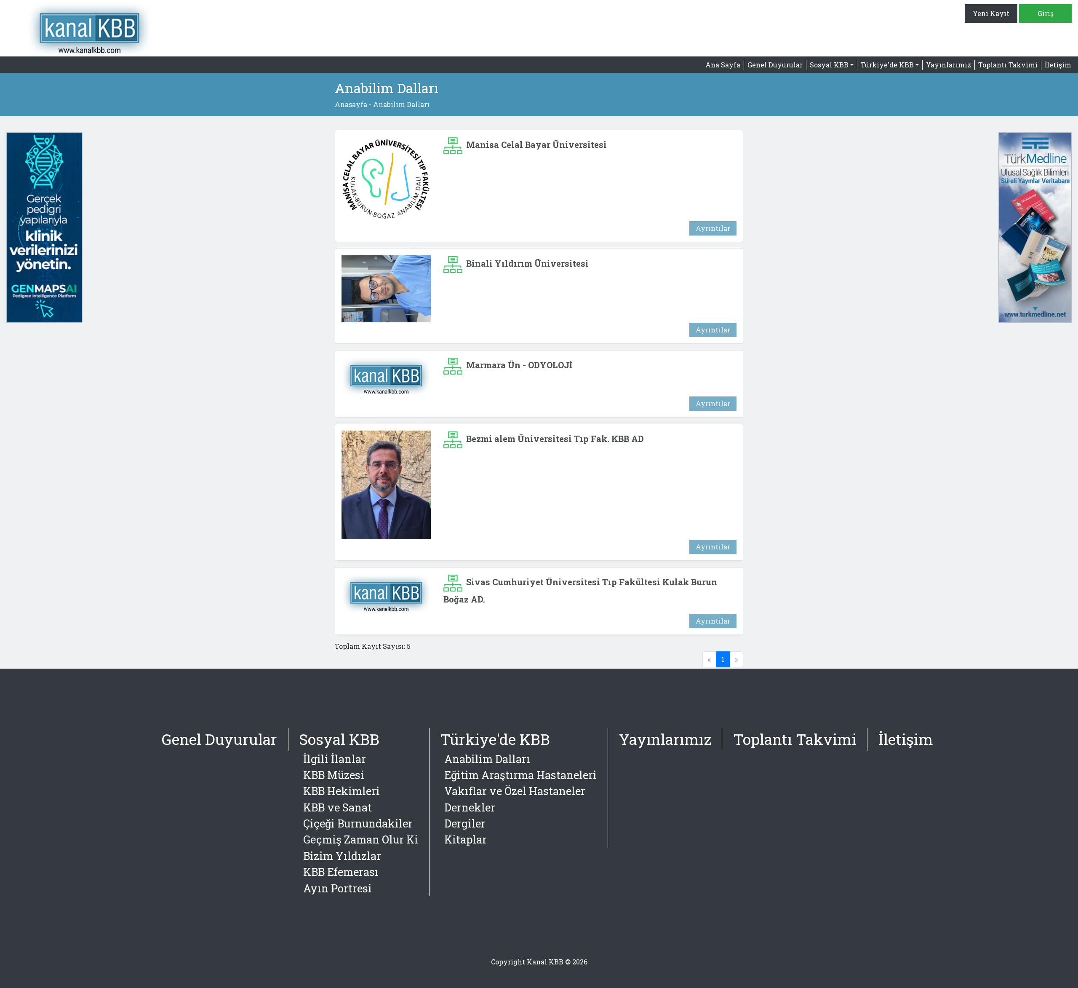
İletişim (1058, 64)
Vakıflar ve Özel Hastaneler (514, 791)
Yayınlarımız (948, 64)
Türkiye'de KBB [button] (887, 64)
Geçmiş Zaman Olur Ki (360, 839)
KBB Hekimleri (341, 791)
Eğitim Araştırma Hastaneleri (520, 775)
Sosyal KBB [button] (829, 64)
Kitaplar (465, 839)
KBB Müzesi (333, 775)
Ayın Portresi (337, 888)
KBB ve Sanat (337, 807)
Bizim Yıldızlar (342, 856)
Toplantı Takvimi (1008, 64)
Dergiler (465, 823)
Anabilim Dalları (487, 759)
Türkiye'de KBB (495, 739)
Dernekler (469, 807)
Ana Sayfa (722, 64)
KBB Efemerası (341, 872)
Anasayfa (351, 104)
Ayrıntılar (713, 228)
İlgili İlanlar (334, 759)
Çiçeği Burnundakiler (358, 823)
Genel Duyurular (775, 64)
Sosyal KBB (339, 739)
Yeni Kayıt (991, 13)
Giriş (1046, 13)
